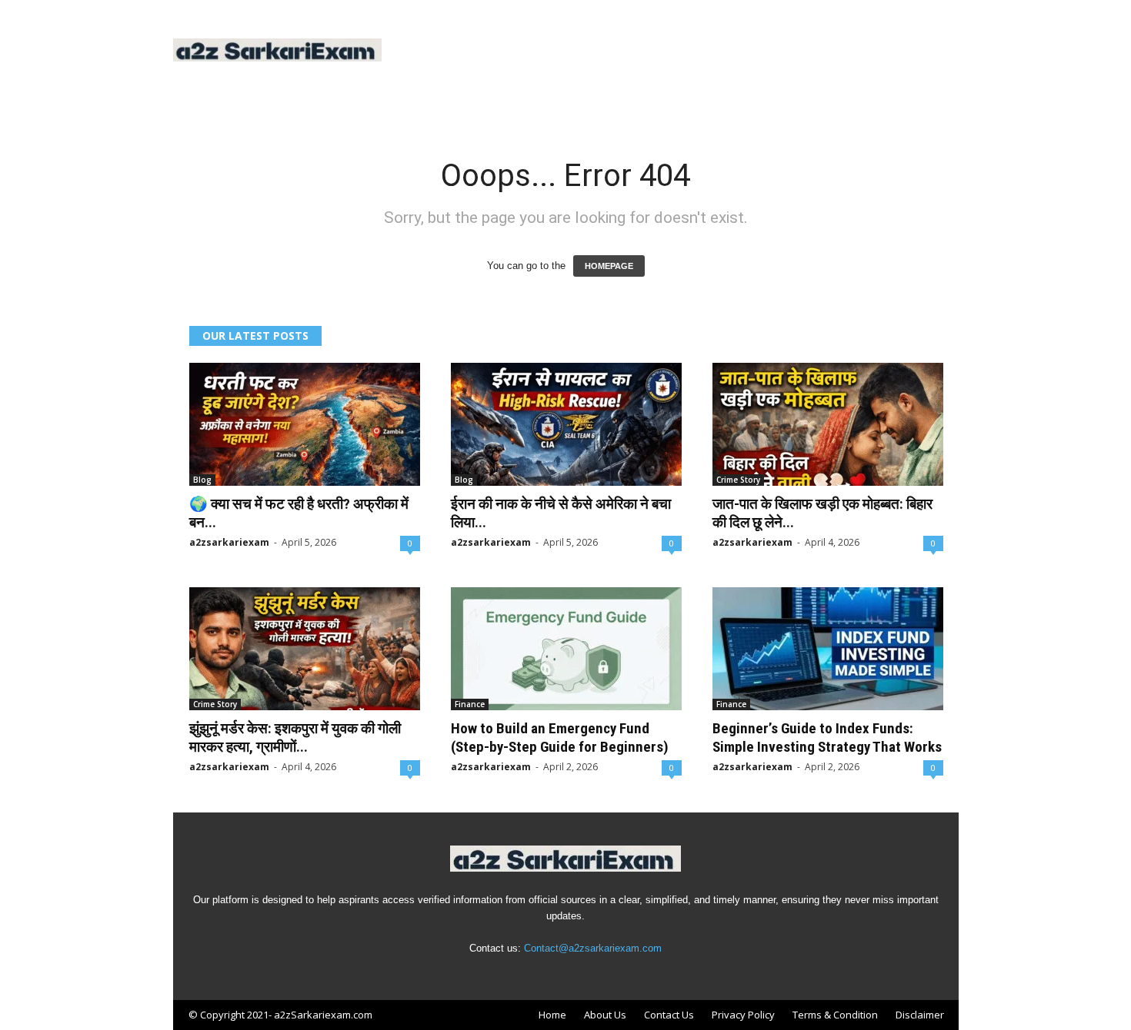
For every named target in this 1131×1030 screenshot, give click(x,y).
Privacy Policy (743, 1015)
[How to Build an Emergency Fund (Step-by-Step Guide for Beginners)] (566, 648)
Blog (202, 479)
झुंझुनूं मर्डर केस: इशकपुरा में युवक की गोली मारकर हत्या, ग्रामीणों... (295, 737)
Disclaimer (920, 1015)
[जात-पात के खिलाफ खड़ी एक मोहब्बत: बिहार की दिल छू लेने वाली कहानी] (827, 424)
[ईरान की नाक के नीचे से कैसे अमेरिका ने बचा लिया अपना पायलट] (566, 424)
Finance (470, 704)
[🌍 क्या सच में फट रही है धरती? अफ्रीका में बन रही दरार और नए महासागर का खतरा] (304, 424)
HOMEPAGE (609, 266)
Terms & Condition (835, 1015)
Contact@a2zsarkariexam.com (593, 948)
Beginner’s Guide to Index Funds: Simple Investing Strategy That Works (827, 737)
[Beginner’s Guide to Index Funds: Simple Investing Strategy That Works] (827, 648)
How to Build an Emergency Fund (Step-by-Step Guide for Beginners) (560, 737)
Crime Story (738, 479)
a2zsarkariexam (229, 542)
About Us (605, 1015)
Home (552, 1015)
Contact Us (669, 1015)
